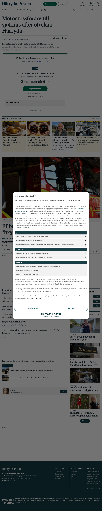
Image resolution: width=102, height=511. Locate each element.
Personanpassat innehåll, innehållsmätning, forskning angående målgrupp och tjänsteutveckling (45, 244)
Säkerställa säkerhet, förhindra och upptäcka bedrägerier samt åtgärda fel (38, 266)
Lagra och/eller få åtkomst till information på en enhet (32, 236)
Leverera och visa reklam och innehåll (27, 270)
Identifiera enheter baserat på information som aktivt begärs (34, 257)
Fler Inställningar (32, 309)
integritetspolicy (35, 298)
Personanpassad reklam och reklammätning (29, 240)
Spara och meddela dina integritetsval (27, 274)
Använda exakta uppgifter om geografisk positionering (32, 253)
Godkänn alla (70, 309)
